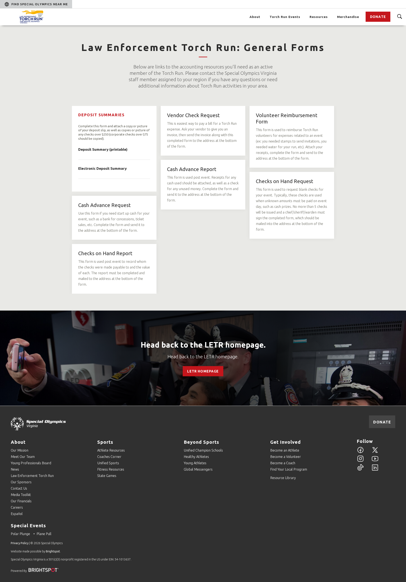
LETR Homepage (203, 371)
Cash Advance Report (191, 169)
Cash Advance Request (104, 205)
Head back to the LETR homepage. (203, 344)
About (255, 17)
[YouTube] (375, 461)
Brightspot (53, 551)
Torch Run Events (285, 17)
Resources (319, 17)
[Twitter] (375, 452)
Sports (105, 442)
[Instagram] (360, 461)
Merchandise (348, 17)
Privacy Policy (20, 543)
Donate (378, 17)
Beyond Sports (201, 442)
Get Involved (285, 442)
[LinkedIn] (375, 470)
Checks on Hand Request (284, 181)
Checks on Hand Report (105, 253)
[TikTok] (360, 470)
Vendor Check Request (193, 115)
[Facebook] (360, 452)
